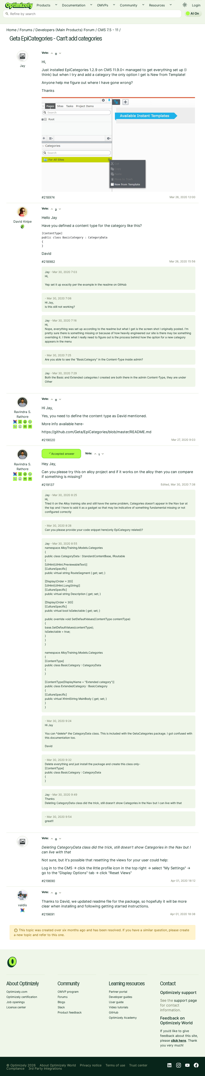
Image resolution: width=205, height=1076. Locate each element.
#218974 (48, 197)
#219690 (48, 881)
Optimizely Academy (123, 1017)
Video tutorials (118, 1007)
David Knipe (22, 221)
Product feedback (70, 1012)
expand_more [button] (56, 4)
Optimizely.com (16, 991)
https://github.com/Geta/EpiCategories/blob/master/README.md (96, 432)
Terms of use (115, 1065)
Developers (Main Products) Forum (64, 30)
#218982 (48, 262)
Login (196, 5)
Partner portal (118, 991)
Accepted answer (61, 453)
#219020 (48, 440)
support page (185, 1000)
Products (43, 5)
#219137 (48, 485)
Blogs (61, 1002)
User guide (116, 1002)
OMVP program (68, 991)
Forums (26, 30)
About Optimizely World (58, 1065)
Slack (61, 1007)
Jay (22, 66)
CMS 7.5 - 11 (108, 30)
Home (11, 30)
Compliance (15, 1068)
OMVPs (102, 5)
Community (128, 5)
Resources (157, 5)
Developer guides (120, 997)
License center (16, 1007)
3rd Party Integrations (45, 1068)
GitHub (113, 1012)
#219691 (48, 914)
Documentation (73, 5)
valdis (22, 905)
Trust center (138, 1065)
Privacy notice (90, 1065)
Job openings (15, 1002)
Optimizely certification (21, 997)
